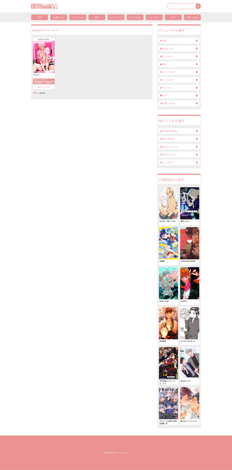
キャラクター (135, 17)
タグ (173, 17)
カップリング (116, 17)
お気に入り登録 (44, 87)
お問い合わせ (192, 17)
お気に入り (58, 17)
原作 (97, 17)
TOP (39, 17)
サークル (154, 17)
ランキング (78, 17)
